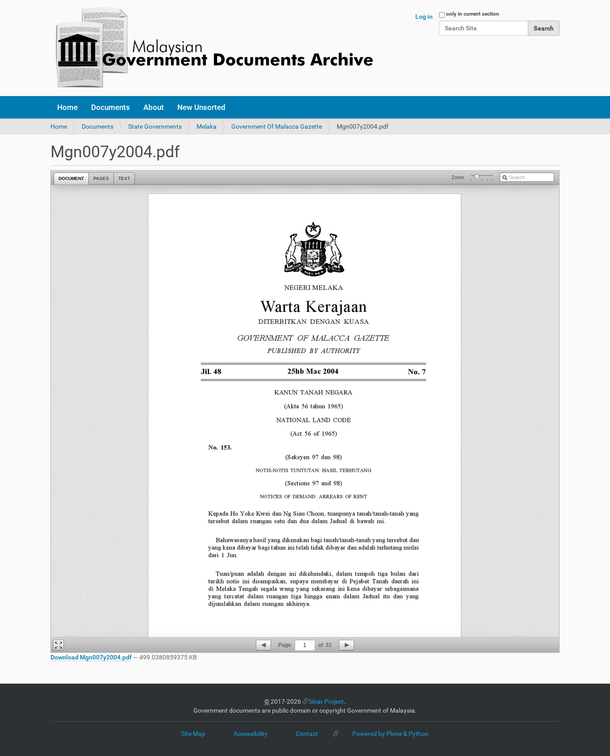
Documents (110, 107)
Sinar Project (326, 701)
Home (67, 107)
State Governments (155, 126)
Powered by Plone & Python (390, 733)
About (153, 107)
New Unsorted (201, 107)
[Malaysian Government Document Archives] (211, 48)
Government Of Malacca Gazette (276, 126)
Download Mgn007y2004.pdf (91, 657)
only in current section (472, 14)
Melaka (206, 126)
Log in (424, 16)
